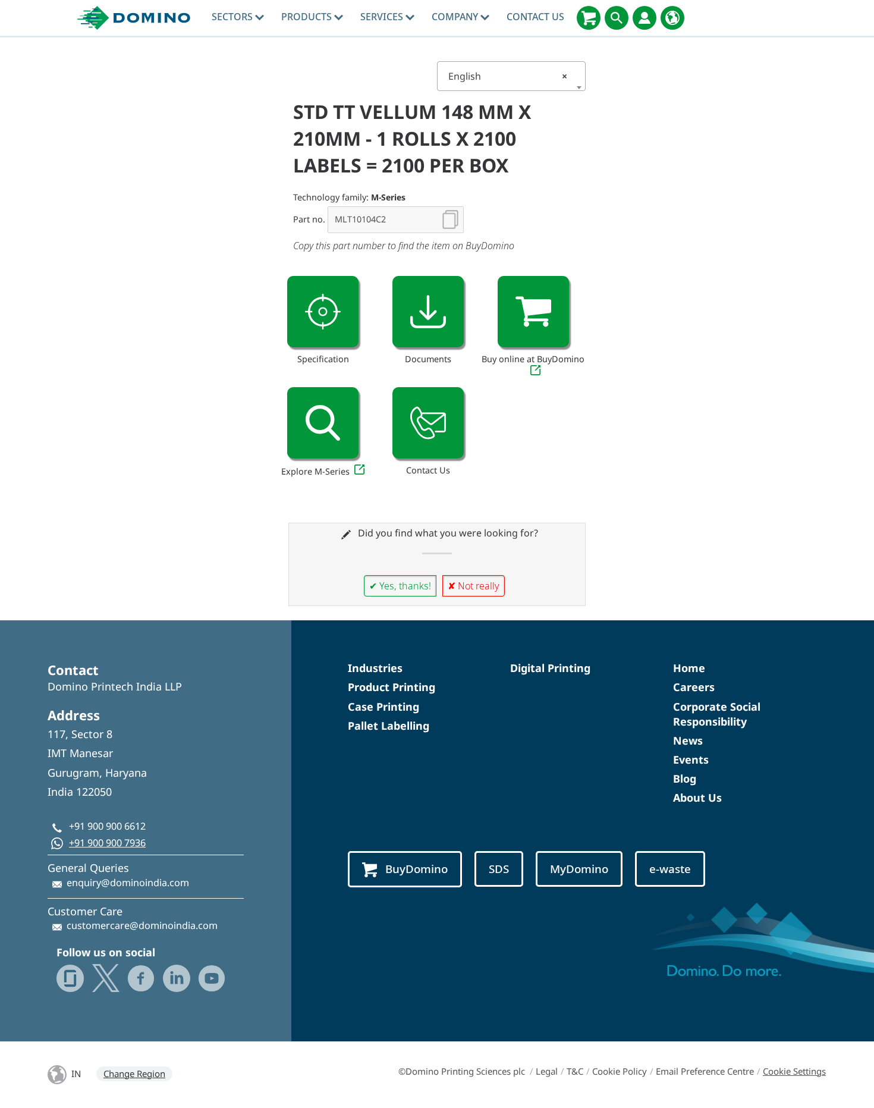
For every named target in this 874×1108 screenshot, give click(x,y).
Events (691, 759)
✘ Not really (473, 585)
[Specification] (323, 311)
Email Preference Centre (705, 1071)
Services (382, 16)
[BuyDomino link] (533, 311)
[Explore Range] (323, 423)
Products (307, 16)
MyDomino (579, 869)
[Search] (616, 18)
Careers (694, 687)
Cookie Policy (619, 1071)
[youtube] (211, 978)
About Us (697, 797)
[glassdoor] (70, 978)
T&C (575, 1071)
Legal (547, 1071)
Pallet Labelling (388, 725)
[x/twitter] (106, 978)
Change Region (134, 1073)
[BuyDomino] (589, 18)
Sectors (233, 16)
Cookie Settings (794, 1071)
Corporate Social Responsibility (716, 714)
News (688, 740)
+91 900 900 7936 (107, 842)
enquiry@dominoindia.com (128, 882)
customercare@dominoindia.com (142, 925)
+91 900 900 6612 (107, 826)
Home (689, 668)
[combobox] (511, 76)
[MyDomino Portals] (644, 18)
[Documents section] (428, 311)
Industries (375, 668)
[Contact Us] (428, 423)
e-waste (670, 869)
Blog (684, 778)
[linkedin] (176, 978)
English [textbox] (507, 76)
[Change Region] (672, 18)
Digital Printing (550, 668)
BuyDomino (416, 869)
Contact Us (535, 16)
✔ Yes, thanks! (400, 585)
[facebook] (141, 978)
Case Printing (383, 706)
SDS (499, 869)
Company (456, 16)
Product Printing (391, 687)
